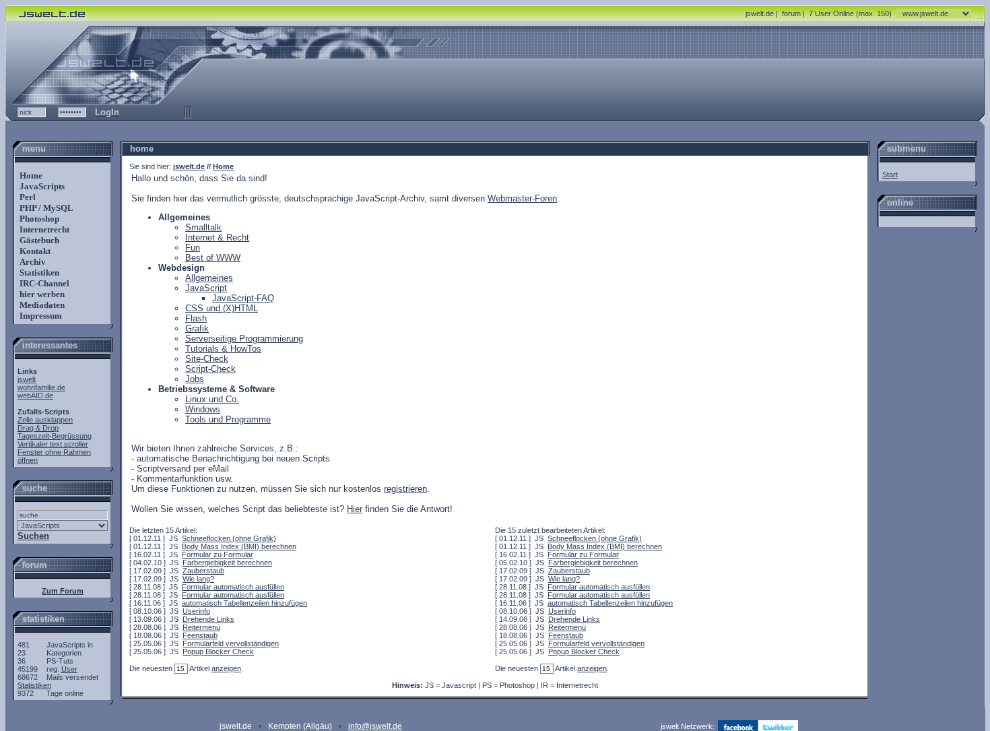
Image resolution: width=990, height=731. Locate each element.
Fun (192, 248)
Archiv (32, 262)
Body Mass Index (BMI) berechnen (239, 546)
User (69, 669)
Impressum (40, 316)
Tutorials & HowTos (223, 349)
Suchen (33, 536)
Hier (354, 509)
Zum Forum (63, 591)
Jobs (194, 379)
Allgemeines (209, 278)
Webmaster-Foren (522, 198)
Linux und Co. (212, 399)
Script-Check (210, 369)
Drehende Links (208, 619)
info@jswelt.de (375, 726)
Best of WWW (212, 258)
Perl (27, 197)
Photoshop (38, 219)
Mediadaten (41, 305)
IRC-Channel (43, 283)
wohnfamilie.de (41, 387)
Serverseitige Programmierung (244, 338)
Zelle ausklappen (45, 420)
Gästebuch (38, 240)
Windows (202, 409)
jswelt (27, 379)
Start (890, 174)
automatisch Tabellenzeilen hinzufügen (244, 603)
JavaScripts (41, 186)
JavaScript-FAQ (243, 298)
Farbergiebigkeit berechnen (227, 563)
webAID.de (35, 395)
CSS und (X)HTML (221, 308)
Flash (196, 318)
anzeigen (226, 668)
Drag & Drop (38, 428)
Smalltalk (203, 227)
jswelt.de (760, 13)
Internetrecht (43, 229)
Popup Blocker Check (218, 651)
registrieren (405, 489)
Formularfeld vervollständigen (231, 643)
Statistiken (38, 272)
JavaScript (206, 288)
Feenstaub (200, 635)
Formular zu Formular (217, 554)
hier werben (41, 294)
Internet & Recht (217, 237)
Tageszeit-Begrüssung (55, 436)
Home (30, 175)
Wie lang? (198, 579)
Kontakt (34, 251)
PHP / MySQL (45, 208)
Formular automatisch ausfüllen (233, 587)
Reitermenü (201, 627)
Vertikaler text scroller (53, 444)
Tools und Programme (228, 419)
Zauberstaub (203, 571)
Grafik (197, 328)
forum (791, 13)
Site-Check (206, 359)
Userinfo (196, 611)
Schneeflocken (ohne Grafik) (229, 538)
